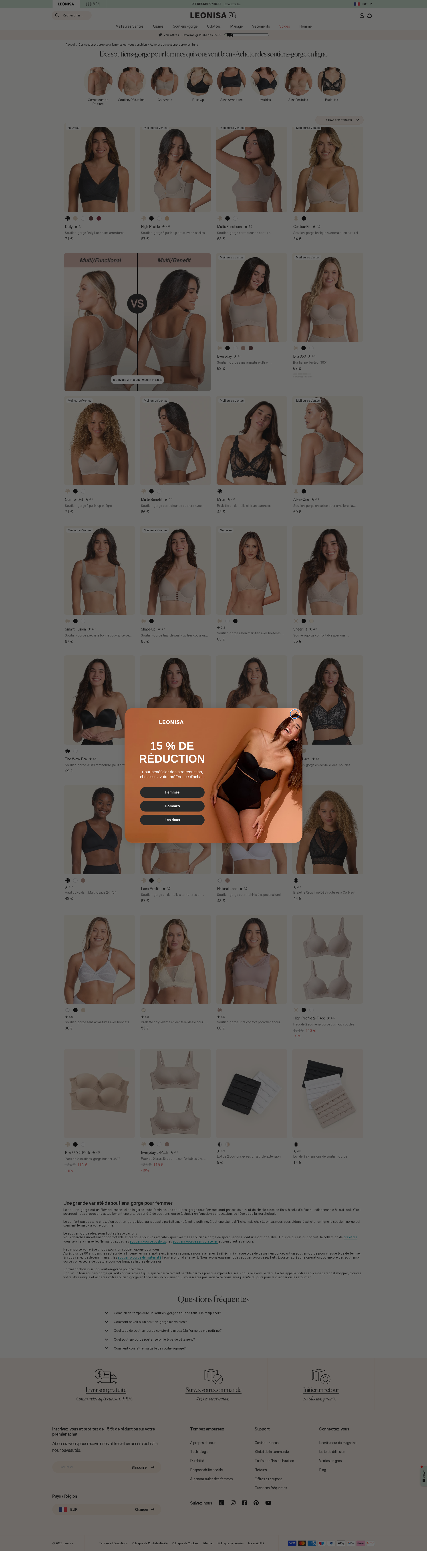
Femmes (172, 792)
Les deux (172, 820)
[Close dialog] (294, 714)
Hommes (172, 806)
